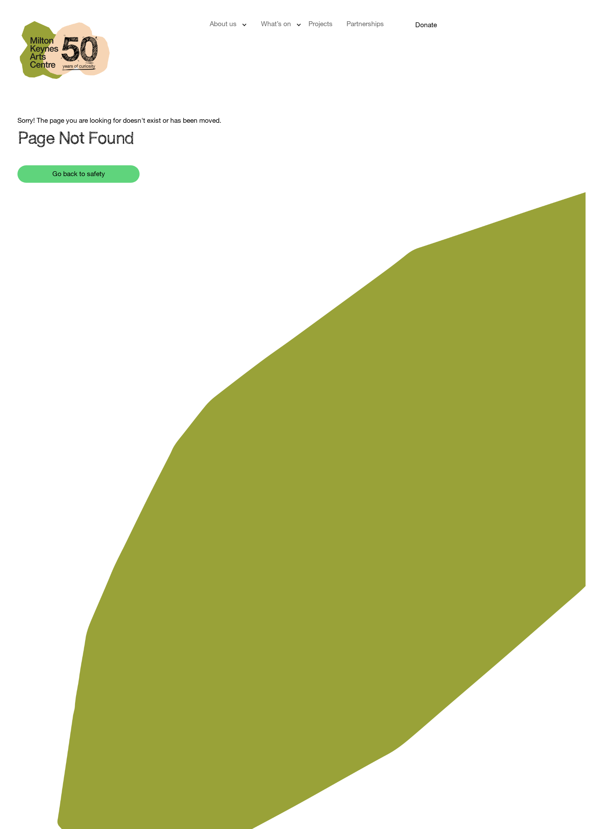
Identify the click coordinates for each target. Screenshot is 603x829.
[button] (232, 24)
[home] (104, 54)
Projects (320, 24)
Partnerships (365, 24)
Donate (426, 25)
